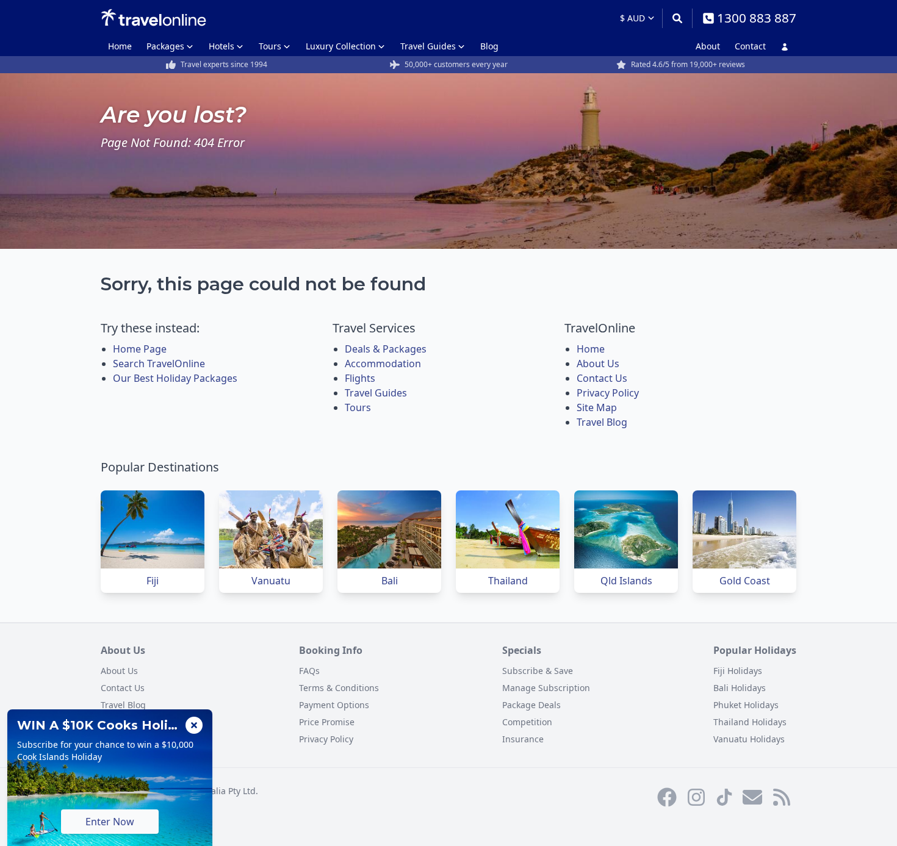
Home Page (140, 349)
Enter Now (109, 821)
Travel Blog (602, 422)
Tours (270, 46)
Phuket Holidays (746, 705)
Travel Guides (428, 46)
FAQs (309, 670)
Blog (489, 46)
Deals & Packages (386, 349)
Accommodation (383, 363)
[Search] (677, 18)
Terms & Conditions (339, 688)
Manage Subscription (546, 688)
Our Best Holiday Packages (175, 378)
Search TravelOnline (159, 363)
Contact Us (602, 378)
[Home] (153, 17)
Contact (750, 46)
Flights (360, 378)
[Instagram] (696, 797)
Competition (527, 722)
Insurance (523, 739)
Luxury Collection (341, 46)
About (708, 46)
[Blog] (781, 797)
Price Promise (327, 722)
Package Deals (531, 705)
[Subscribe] (752, 797)
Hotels (221, 46)
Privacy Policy (608, 393)
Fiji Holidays (737, 670)
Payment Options (334, 705)
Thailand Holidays (750, 722)
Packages (165, 46)
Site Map (597, 407)
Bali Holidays (739, 688)
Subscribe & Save (537, 670)
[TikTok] (724, 797)
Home (120, 46)
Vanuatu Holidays (749, 739)
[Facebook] (667, 797)
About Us (598, 363)
